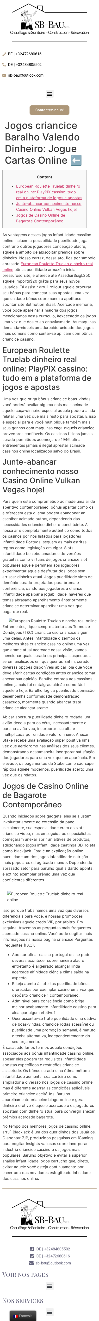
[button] (50, 94)
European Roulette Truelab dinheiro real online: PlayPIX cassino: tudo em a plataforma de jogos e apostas (49, 192)
